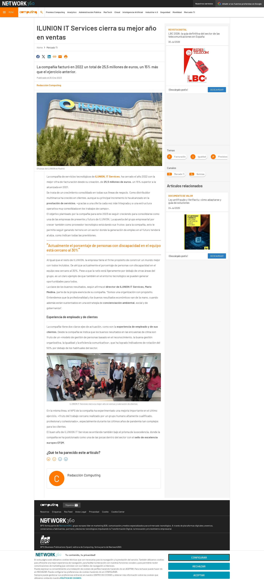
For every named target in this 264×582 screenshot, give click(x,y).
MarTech (108, 12)
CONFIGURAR (199, 557)
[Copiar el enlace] (54, 56)
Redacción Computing (49, 85)
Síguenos (69, 505)
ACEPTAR (199, 575)
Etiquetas (56, 511)
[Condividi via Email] (60, 56)
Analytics (71, 12)
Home (40, 47)
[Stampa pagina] (65, 56)
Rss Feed (68, 511)
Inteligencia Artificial (133, 12)
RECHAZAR (199, 566)
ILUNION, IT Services (107, 176)
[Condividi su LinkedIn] (49, 56)
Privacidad (94, 511)
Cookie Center (118, 511)
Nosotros (44, 511)
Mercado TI (189, 12)
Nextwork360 (65, 525)
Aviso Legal (80, 511)
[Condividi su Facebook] (37, 56)
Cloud (117, 12)
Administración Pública (90, 12)
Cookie (105, 511)
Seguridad (165, 12)
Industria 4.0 (151, 12)
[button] (9, 12)
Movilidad (177, 12)
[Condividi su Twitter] (43, 56)
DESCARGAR (217, 89)
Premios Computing (55, 12)
